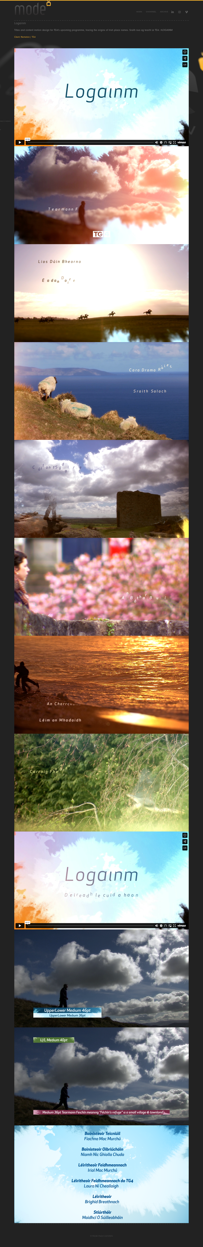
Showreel (151, 11)
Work (139, 11)
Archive (164, 11)
